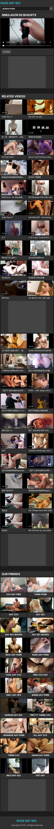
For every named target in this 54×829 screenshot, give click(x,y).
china (7, 52)
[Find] (51, 8)
